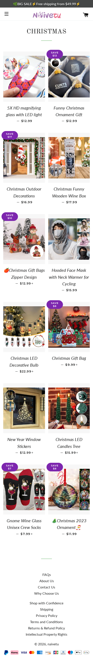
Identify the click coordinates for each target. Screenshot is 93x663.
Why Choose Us (46, 593)
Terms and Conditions (46, 622)
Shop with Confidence (46, 603)
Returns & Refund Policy (46, 628)
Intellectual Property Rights (46, 634)
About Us (46, 581)
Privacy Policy (46, 615)
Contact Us (46, 587)
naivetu (53, 644)
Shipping (46, 609)
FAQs (46, 574)
